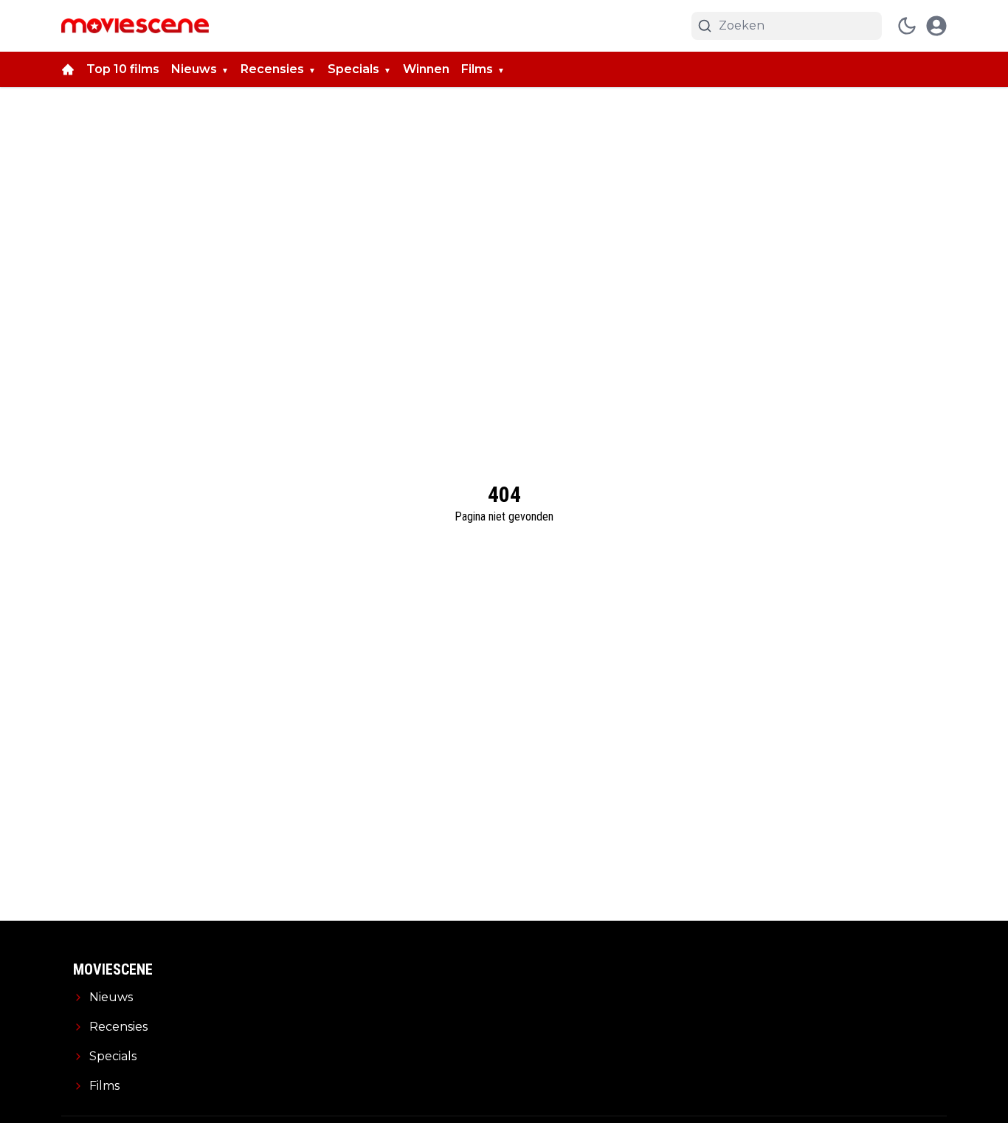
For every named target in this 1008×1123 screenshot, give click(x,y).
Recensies (272, 69)
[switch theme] (907, 26)
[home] (68, 69)
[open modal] (936, 26)
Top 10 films (122, 69)
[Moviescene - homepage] (135, 25)
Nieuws (194, 69)
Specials (353, 69)
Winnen (426, 69)
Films (477, 69)
